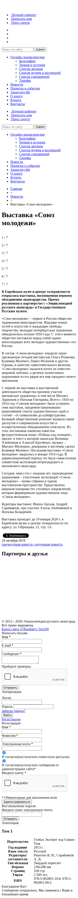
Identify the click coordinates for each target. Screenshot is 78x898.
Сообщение (11, 654)
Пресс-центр (20, 22)
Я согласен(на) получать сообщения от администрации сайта (30, 767)
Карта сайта (10, 629)
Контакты (17, 104)
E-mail (7, 645)
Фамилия (10, 735)
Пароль (7, 706)
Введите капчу (14, 773)
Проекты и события (25, 88)
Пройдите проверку (16, 666)
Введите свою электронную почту (27, 810)
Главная (16, 189)
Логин (6, 698)
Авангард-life (20, 92)
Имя (6, 637)
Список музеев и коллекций (40, 73)
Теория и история (32, 65)
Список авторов (31, 69)
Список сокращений (34, 76)
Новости (16, 84)
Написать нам (21, 19)
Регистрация (11, 719)
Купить (15, 100)
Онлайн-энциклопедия (27, 57)
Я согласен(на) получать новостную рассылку (36, 757)
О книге (16, 96)
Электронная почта (17, 744)
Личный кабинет (23, 15)
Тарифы (25, 80)
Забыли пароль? (13, 711)
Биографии (27, 61)
